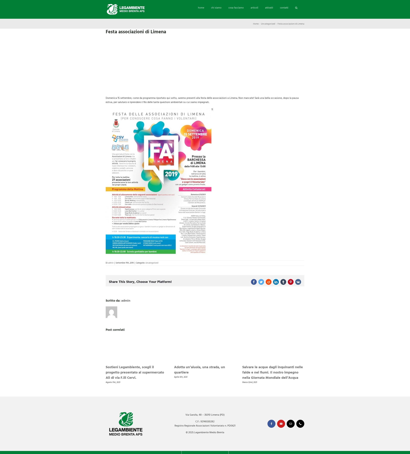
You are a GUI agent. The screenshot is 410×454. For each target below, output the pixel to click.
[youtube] (281, 424)
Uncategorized (151, 263)
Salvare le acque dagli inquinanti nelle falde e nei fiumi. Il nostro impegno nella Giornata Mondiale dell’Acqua (272, 373)
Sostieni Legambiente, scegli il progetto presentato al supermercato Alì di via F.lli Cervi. (135, 373)
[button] (296, 8)
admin (111, 263)
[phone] (300, 424)
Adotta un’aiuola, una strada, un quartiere (199, 370)
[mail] (291, 424)
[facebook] (271, 424)
